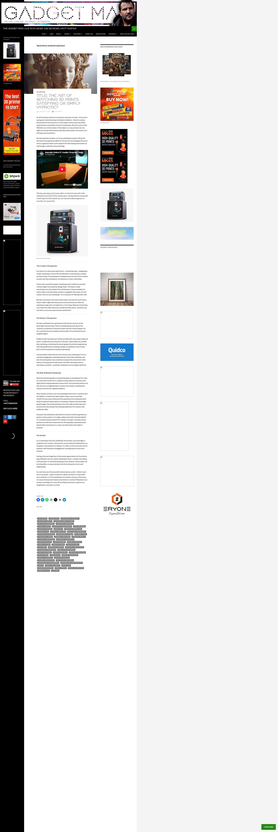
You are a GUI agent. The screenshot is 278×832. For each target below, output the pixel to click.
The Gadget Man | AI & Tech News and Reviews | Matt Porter (39, 28)
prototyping (43, 555)
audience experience (65, 523)
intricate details (44, 542)
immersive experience (65, 539)
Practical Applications (74, 547)
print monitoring (44, 552)
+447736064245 (10, 403)
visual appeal (61, 568)
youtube (55, 570)
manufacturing (58, 544)
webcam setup (43, 570)
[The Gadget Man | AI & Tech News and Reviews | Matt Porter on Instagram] (14, 417)
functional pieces (45, 537)
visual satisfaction (76, 568)
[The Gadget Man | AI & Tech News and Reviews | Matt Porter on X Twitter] (10, 417)
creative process (45, 529)
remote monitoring (70, 555)
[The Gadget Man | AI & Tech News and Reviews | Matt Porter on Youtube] (5, 421)
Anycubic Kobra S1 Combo (50, 193)
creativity (58, 529)
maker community (74, 542)
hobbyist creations (62, 537)
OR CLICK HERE (10, 408)
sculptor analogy (62, 557)
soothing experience (65, 560)
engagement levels (64, 534)
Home (43, 34)
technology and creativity (71, 563)
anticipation (54, 518)
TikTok (40, 565)
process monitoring (77, 552)
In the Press (77, 34)
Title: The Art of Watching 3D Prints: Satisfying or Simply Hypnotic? (58, 101)
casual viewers (44, 526)
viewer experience (45, 568)
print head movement (66, 550)
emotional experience (76, 531)
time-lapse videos (53, 565)
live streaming (59, 542)
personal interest (56, 547)
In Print (66, 34)
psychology (55, 555)
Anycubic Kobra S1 (45, 521)
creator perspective (73, 529)
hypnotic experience (46, 539)
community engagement (62, 526)
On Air (58, 34)
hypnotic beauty (79, 537)
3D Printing (40, 92)
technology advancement (48, 563)
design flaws (43, 531)
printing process (60, 552)
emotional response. (46, 534)
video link (66, 565)
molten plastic (73, 544)
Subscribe (268, 827)
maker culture (44, 544)
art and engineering (46, 523)
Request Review (101, 34)
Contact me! (89, 34)
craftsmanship (79, 526)
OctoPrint (42, 547)
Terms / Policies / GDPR (127, 34)
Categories (112, 34)
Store (51, 34)
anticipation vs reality (70, 518)
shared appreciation (46, 560)
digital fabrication (58, 531)
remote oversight (45, 557)
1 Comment (58, 112)
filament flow (80, 534)
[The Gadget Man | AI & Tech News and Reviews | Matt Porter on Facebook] (5, 417)
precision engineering (46, 550)
